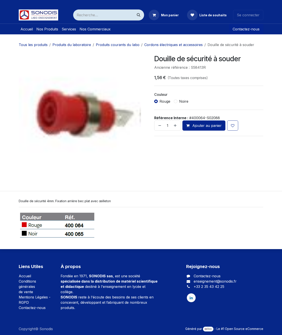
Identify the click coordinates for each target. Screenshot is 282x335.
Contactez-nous (246, 29)
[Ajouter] (176, 125)
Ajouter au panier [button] (206, 125)
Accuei (24, 276)
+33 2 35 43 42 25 (209, 286)
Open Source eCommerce (244, 329)
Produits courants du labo (117, 45)
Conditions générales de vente (27, 286)
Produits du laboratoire (71, 45)
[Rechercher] (138, 14)
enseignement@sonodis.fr (215, 281)
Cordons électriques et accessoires (173, 45)
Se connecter (248, 15)
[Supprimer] (158, 125)
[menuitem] (27, 29)
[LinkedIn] (191, 297)
